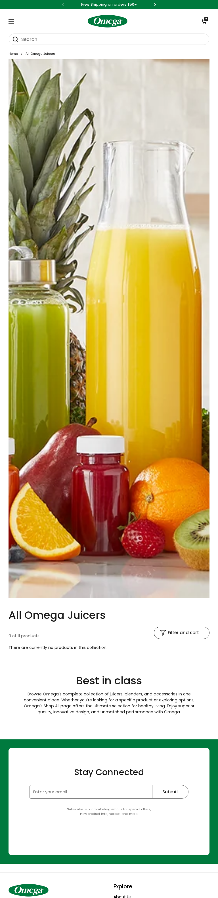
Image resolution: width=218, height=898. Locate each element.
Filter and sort (183, 633)
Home (13, 53)
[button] (203, 21)
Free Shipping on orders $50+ (109, 5)
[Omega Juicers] (108, 21)
